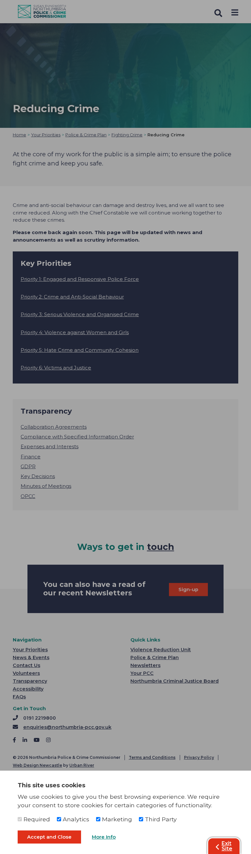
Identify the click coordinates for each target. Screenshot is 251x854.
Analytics (75, 819)
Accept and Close (49, 837)
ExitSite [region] (227, 846)
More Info (104, 837)
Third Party (160, 819)
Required (36, 819)
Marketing (116, 819)
